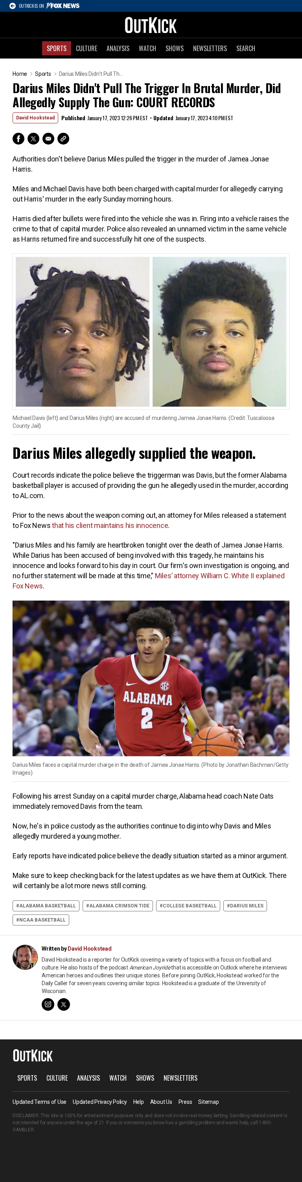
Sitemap (208, 1102)
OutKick (151, 24)
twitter (63, 1004)
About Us (161, 1102)
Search (245, 48)
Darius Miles (246, 906)
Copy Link (63, 139)
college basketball (190, 906)
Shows (175, 48)
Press (185, 1102)
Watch (147, 48)
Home (20, 74)
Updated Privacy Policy (100, 1102)
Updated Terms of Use (39, 1102)
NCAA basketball (42, 920)
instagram (48, 1004)
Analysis (118, 48)
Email (48, 139)
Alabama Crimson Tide (119, 906)
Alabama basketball (47, 906)
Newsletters (210, 48)
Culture (86, 48)
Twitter (33, 139)
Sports (56, 48)
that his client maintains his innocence (110, 525)
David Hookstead (35, 118)
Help (138, 1102)
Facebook (18, 139)
